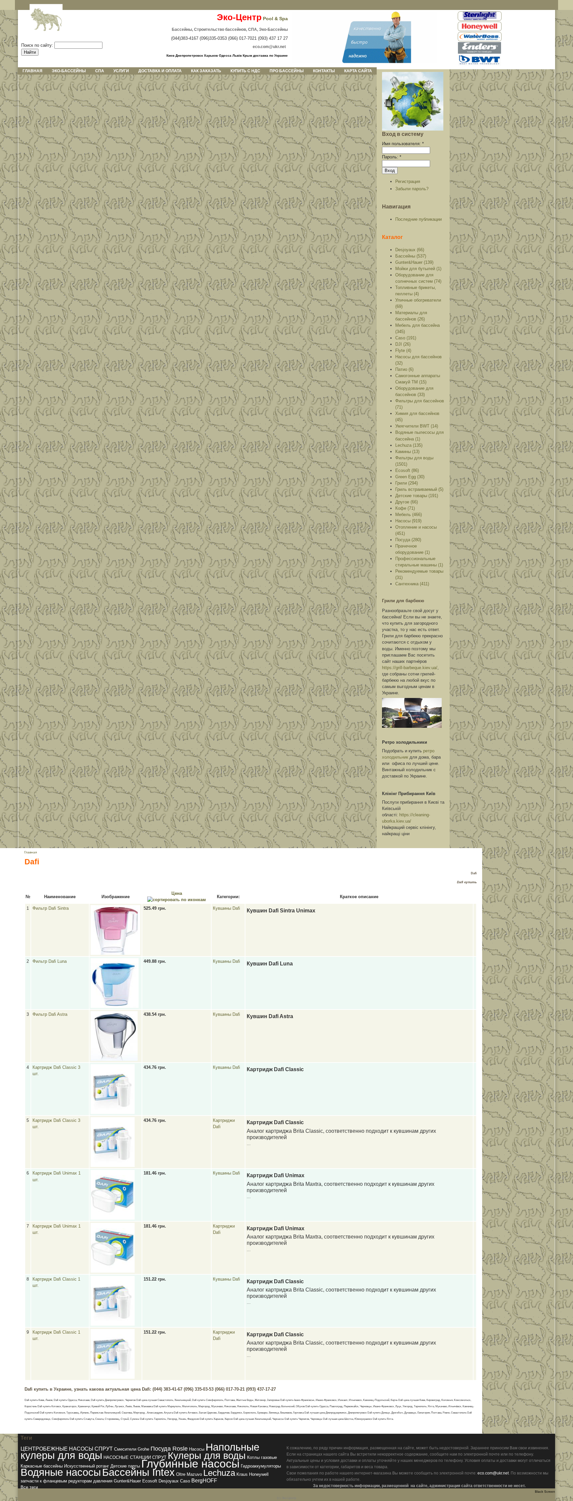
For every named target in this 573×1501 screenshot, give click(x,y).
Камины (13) (407, 451)
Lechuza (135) (408, 445)
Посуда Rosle (169, 1448)
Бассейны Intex (138, 1472)
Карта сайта (358, 71)
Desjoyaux (169, 1480)
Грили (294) (406, 483)
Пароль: (391, 156)
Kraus (242, 1474)
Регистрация (407, 181)
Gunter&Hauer (127, 1480)
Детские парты (125, 1466)
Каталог (392, 237)
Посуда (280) (408, 539)
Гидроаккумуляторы (261, 1466)
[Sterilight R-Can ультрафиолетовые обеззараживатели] (480, 19)
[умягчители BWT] (479, 64)
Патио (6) (404, 369)
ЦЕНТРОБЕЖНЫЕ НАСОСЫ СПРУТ (67, 1449)
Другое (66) (406, 501)
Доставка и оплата (160, 71)
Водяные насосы (61, 1472)
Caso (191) (405, 337)
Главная (32, 71)
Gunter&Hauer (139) (414, 262)
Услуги (121, 71)
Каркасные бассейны (42, 1466)
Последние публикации (418, 219)
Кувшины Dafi (226, 908)
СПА (99, 71)
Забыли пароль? (411, 188)
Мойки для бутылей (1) (418, 268)
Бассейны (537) (410, 256)
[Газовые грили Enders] (479, 52)
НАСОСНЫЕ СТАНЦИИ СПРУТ (134, 1457)
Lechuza (219, 1473)
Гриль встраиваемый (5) (419, 489)
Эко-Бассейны (69, 71)
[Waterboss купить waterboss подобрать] (480, 40)
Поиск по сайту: (37, 45)
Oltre (180, 1474)
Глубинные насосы (190, 1463)
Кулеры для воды (207, 1455)
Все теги (29, 1487)
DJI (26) (403, 344)
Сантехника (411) (412, 583)
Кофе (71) (405, 508)
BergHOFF (204, 1480)
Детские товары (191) (416, 495)
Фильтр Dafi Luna (49, 961)
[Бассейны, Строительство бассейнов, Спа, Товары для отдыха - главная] (364, 62)
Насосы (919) (408, 520)
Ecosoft (149, 1480)
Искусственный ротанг (86, 1466)
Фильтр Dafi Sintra (50, 908)
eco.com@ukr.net (493, 1473)
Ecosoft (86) (407, 470)
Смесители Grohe (131, 1449)
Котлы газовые (262, 1457)
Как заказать (206, 71)
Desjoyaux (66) (409, 249)
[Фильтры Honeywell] (480, 30)
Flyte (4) (403, 350)
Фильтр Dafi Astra (49, 1014)
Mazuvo (194, 1474)
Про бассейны (287, 71)
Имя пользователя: (403, 143)
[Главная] (41, 20)
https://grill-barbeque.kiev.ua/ (409, 667)
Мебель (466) (408, 514)
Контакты (324, 71)
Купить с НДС (245, 71)
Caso (185, 1480)
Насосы (196, 1449)
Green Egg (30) (409, 476)
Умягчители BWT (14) (416, 426)
